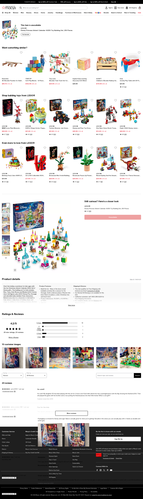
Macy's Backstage (54, 445)
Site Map (74, 459)
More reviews (71, 413)
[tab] (6, 208)
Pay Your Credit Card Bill (32, 452)
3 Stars (39, 330)
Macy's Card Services (31, 449)
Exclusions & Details (108, 458)
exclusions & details (93, 291)
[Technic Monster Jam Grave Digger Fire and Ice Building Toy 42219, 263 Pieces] (59, 111)
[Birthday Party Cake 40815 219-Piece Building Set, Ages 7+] (12, 159)
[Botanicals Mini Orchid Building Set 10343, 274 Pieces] (59, 159)
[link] (12, 81)
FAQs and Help (6, 435)
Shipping (96, 300)
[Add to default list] (21, 52)
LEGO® (24, 28)
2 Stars (39, 333)
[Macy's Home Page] (9, 8)
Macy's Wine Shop (54, 452)
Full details (25, 34)
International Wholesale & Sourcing (82, 449)
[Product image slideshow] (41, 236)
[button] (36, 236)
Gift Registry (52, 477)
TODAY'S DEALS (29, 2)
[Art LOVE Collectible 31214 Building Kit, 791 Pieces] (36, 159)
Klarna (3, 438)
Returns (77, 302)
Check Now (119, 458)
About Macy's (76, 435)
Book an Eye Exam (54, 470)
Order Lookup (6, 442)
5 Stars (39, 323)
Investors (74, 445)
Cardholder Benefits (30, 438)
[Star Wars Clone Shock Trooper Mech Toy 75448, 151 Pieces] (106, 111)
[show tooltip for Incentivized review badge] (14, 391)
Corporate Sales (76, 438)
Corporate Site (76, 442)
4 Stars (39, 326)
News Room (75, 456)
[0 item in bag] (139, 8)
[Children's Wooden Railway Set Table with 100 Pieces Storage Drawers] (106, 64)
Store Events (52, 463)
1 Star (39, 337)
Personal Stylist (53, 456)
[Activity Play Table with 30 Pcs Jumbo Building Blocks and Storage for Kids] (130, 64)
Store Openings (53, 466)
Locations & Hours (54, 438)
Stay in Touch (52, 459)
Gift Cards (28, 442)
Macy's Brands (53, 449)
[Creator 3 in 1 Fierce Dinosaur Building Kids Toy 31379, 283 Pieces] (130, 159)
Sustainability (76, 463)
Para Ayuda (5, 445)
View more (71, 305)
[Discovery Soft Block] (83, 64)
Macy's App (52, 442)
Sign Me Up (118, 439)
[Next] (138, 63)
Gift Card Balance (30, 445)
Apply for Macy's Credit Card (33, 435)
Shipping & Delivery (7, 452)
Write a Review (13, 337)
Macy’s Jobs (75, 452)
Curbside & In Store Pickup (56, 435)
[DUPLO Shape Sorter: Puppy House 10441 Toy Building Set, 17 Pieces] (36, 111)
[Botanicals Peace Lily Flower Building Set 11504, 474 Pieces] (83, 159)
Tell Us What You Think (55, 473)
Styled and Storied (77, 466)
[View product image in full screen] (15, 270)
